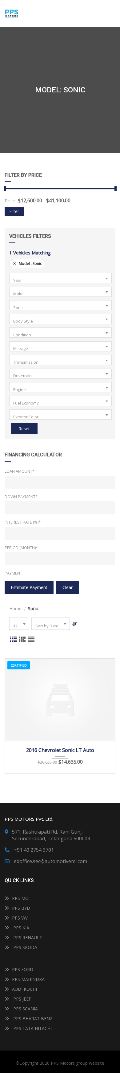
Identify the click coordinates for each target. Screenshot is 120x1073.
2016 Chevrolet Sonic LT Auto (60, 750)
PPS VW (20, 918)
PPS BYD (21, 908)
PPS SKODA (24, 947)
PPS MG (20, 898)
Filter (14, 211)
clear (67, 587)
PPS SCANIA (25, 1009)
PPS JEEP (21, 999)
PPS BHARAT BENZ (32, 1018)
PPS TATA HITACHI (32, 1028)
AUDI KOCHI (24, 989)
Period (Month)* (21, 547)
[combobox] (60, 278)
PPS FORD (22, 969)
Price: (10, 200)
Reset (24, 429)
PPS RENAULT (27, 937)
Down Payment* (21, 496)
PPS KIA (20, 928)
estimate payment (29, 587)
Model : (30, 263)
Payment (13, 573)
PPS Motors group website (77, 1063)
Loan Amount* (19, 471)
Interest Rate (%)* (23, 522)
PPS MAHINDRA (28, 979)
